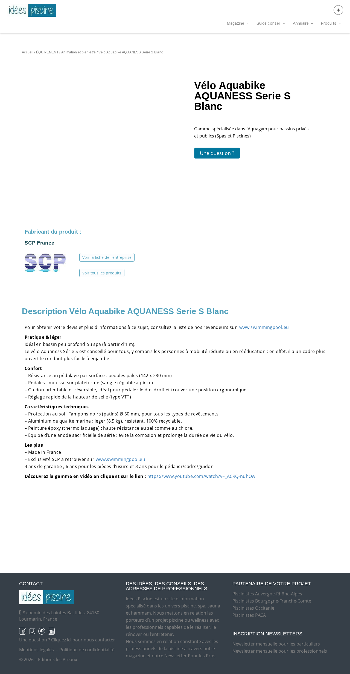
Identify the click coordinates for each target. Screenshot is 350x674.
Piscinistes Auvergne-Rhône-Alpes (267, 594)
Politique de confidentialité (87, 650)
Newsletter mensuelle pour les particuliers (276, 644)
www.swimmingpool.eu (263, 327)
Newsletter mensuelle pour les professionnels (279, 651)
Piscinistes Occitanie (253, 608)
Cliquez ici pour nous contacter (83, 640)
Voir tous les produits (101, 273)
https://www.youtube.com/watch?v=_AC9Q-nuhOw (201, 476)
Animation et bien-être (78, 52)
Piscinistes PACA (249, 615)
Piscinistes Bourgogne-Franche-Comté (271, 601)
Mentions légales (36, 650)
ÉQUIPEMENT (47, 52)
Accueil (27, 52)
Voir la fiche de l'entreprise (107, 257)
